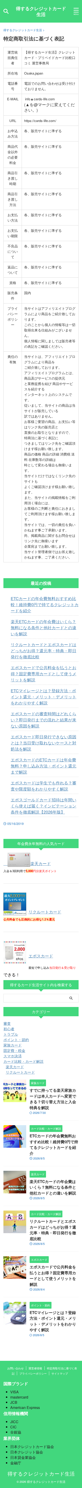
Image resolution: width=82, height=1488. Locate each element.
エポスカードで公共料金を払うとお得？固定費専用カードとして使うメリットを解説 (43, 673)
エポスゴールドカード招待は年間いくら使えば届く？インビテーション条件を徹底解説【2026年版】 (43, 806)
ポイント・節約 (16, 1039)
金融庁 (15, 1462)
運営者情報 (35, 1368)
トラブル (10, 1034)
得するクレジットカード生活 (41, 11)
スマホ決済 (12, 1055)
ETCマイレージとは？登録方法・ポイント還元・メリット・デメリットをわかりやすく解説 (43, 697)
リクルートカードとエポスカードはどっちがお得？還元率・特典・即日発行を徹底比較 (43, 650)
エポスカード (40, 956)
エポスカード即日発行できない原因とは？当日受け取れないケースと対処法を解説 (43, 743)
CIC (13, 1426)
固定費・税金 (14, 1050)
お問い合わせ (15, 1368)
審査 (7, 1023)
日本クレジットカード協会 (32, 1446)
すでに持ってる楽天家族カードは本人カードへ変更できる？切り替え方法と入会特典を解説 (53, 1098)
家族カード (12, 1045)
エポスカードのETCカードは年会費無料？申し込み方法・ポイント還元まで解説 (43, 766)
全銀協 (15, 1432)
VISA (14, 1391)
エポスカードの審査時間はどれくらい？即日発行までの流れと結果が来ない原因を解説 (43, 720)
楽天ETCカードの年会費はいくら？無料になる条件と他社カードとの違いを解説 (43, 627)
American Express (25, 1407)
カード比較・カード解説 (23, 1061)
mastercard (19, 1397)
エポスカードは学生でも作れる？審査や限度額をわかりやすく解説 (43, 786)
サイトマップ (59, 1373)
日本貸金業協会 (23, 1457)
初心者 (8, 1028)
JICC (14, 1421)
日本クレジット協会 (26, 1452)
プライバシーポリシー (33, 1373)
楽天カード (40, 863)
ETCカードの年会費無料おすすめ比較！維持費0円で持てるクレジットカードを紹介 (45, 604)
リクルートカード (44, 912)
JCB (13, 1402)
